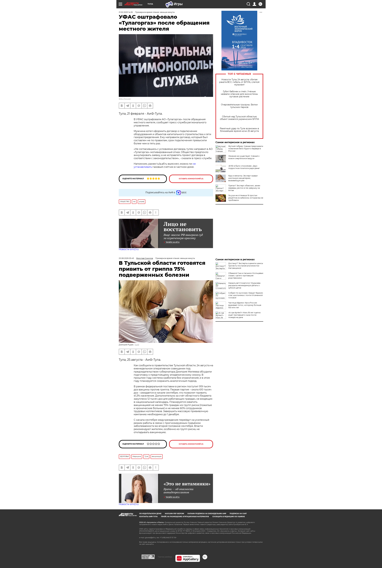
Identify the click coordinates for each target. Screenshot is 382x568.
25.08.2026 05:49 (126, 258)
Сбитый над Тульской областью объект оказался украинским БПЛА (239, 117)
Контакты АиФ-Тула (148, 517)
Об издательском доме (150, 514)
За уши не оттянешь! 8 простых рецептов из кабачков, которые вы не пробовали (245, 197)
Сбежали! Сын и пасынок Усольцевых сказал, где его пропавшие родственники (245, 275)
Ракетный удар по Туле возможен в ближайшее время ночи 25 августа (239, 129)
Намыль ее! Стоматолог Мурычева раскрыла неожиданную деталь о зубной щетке (244, 285)
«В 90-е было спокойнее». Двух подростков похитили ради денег (244, 167)
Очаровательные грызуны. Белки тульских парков (239, 105)
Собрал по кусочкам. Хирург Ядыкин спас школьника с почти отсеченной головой (245, 295)
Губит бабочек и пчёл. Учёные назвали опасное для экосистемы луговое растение (239, 94)
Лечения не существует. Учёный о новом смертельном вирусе (243, 157)
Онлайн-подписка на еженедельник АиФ (206, 514)
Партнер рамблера (165, 557)
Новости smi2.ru (129, 249)
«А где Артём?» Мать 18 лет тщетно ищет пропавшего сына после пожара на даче (244, 314)
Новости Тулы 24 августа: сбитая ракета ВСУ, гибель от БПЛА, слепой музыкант (239, 82)
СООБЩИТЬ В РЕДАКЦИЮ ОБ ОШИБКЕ (228, 517)
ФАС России (125, 99)
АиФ (137, 345)
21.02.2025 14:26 (126, 12)
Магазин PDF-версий (174, 514)
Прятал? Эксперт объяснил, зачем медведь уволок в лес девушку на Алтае (244, 187)
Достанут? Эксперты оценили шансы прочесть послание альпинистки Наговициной (245, 265)
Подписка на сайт (238, 514)
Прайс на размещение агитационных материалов (185, 517)
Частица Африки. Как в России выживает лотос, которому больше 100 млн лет (244, 305)
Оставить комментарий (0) (191, 179)
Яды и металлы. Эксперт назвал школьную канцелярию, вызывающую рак (243, 178)
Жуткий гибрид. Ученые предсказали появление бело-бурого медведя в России (245, 148)
